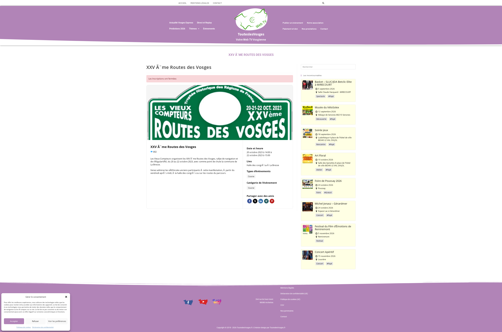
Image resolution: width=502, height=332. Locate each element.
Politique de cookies (23, 327)
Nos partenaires (286, 311)
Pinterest (272, 201)
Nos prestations (309, 28)
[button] (66, 297)
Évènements (209, 28)
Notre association (315, 22)
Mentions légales (199, 3)
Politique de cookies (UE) (290, 299)
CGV (282, 305)
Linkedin (260, 201)
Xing (266, 201)
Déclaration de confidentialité (43, 327)
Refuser (35, 321)
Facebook (249, 201)
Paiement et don (290, 28)
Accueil (182, 3)
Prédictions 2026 (177, 28)
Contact (217, 3)
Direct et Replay (204, 22)
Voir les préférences (57, 321)
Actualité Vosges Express (181, 22)
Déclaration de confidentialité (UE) (294, 294)
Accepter (14, 321)
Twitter (255, 201)
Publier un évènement (293, 22)
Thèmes (193, 28)
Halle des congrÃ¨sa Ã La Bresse (263, 165)
